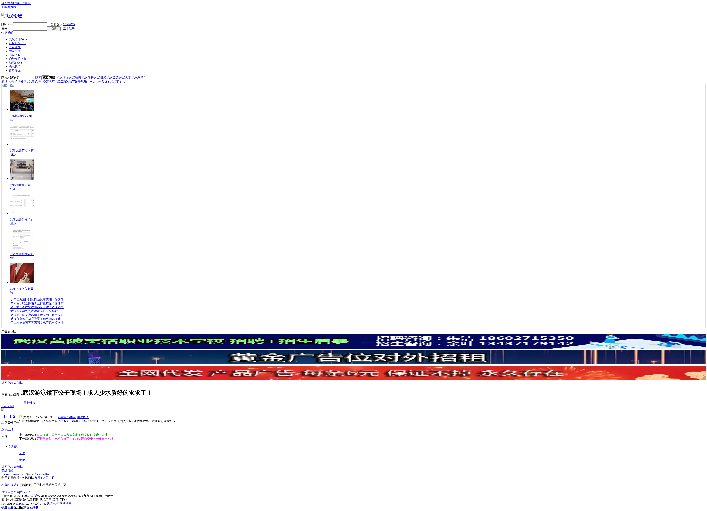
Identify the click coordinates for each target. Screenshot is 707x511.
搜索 (38, 77)
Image (15, 474)
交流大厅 (49, 81)
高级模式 (7, 470)
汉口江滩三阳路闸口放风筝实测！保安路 (37, 299)
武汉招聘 (15, 54)
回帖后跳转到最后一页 (51, 484)
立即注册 (69, 28)
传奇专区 (15, 70)
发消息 (13, 446)
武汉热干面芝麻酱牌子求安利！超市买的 (37, 314)
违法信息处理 (10, 492)
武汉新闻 (15, 47)
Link (22, 474)
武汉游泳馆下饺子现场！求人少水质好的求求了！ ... (91, 81)
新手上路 (7, 429)
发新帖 (18, 382)
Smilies (45, 474)
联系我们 (15, 66)
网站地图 (65, 503)
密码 (4, 28)
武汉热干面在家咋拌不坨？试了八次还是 (37, 307)
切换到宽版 (8, 7)
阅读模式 (83, 417)
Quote (29, 474)
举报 (22, 460)
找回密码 (69, 24)
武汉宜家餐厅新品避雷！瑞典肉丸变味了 (37, 318)
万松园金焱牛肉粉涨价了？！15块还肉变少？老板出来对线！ (76, 438)
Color (7, 474)
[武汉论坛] (11, 15)
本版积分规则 (10, 484)
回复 (22, 453)
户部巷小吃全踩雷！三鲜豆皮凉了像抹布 (37, 303)
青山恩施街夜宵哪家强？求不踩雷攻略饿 (37, 322)
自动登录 (56, 24)
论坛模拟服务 (18, 58)
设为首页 (7, 3)
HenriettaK (7, 406)
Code (37, 474)
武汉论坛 (18, 39)
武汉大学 (125, 77)
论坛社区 (17, 43)
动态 (15, 62)
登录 (38, 477)
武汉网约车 (139, 77)
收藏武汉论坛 (22, 3)
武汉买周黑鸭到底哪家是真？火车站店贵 (37, 311)
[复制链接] (29, 402)
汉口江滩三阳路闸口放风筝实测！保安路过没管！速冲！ (73, 434)
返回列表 (7, 382)
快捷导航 (7, 32)
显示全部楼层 (67, 417)
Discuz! (20, 503)
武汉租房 (100, 77)
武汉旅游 (15, 51)
